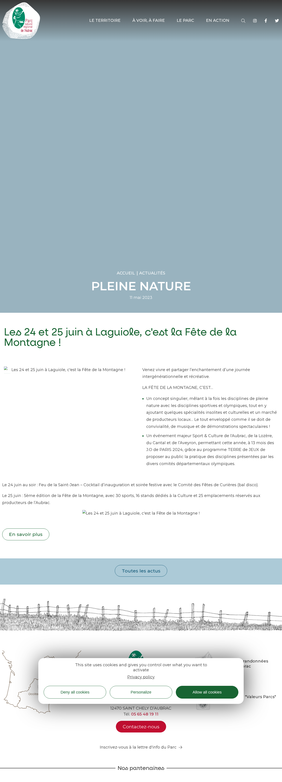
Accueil (126, 273)
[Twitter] (277, 21)
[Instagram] (255, 21)
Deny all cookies (75, 692)
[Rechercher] (243, 21)
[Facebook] (266, 21)
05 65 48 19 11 (144, 714)
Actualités (152, 273)
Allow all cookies (207, 692)
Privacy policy (141, 676)
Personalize (141, 692)
